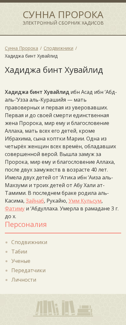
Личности (23, 279)
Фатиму (15, 208)
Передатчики (28, 270)
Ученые (20, 260)
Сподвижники (29, 242)
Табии (19, 251)
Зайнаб (35, 200)
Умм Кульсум (84, 200)
